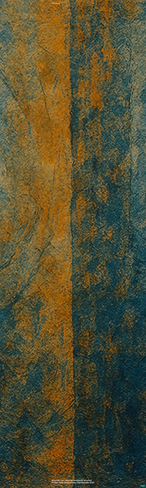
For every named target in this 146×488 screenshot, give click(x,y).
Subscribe (142, 485)
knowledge (60, 485)
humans (66, 485)
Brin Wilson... (56, 3)
